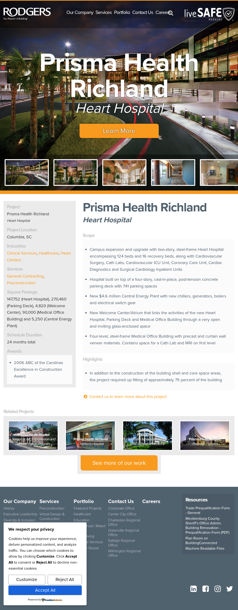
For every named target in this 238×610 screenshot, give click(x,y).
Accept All (45, 590)
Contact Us (142, 12)
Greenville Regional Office (123, 532)
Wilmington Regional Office (124, 553)
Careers (163, 12)
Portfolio (122, 12)
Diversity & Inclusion (19, 520)
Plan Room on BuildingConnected (201, 540)
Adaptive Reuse (86, 548)
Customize (26, 579)
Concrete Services (88, 542)
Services (104, 12)
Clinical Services (22, 253)
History (8, 508)
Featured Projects (88, 508)
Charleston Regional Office (124, 522)
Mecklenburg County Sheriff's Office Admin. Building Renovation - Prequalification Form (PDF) (207, 525)
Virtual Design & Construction (52, 516)
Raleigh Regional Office (121, 543)
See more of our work (119, 463)
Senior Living (84, 536)
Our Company (79, 12)
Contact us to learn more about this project (127, 397)
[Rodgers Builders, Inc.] (27, 13)
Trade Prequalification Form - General (207, 510)
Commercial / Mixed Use (89, 528)
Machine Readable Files (204, 548)
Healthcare (49, 253)
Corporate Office (121, 508)
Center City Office (122, 514)
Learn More (119, 131)
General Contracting (25, 276)
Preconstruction (21, 283)
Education (81, 520)
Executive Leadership (20, 514)
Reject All (65, 579)
